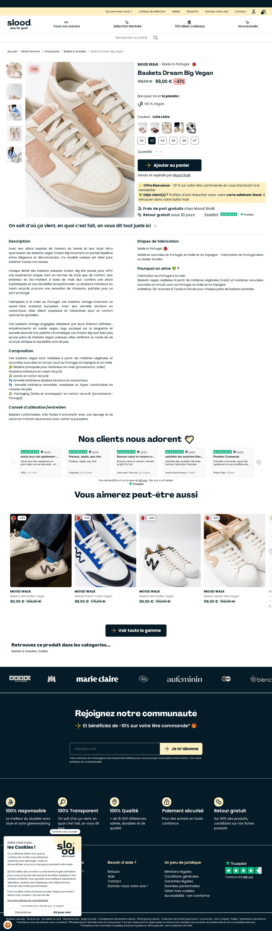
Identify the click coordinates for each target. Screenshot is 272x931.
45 (173, 140)
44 (162, 140)
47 (195, 140)
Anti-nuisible (221, 918)
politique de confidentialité (86, 761)
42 (141, 140)
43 (152, 140)
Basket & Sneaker (24, 651)
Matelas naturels (15, 918)
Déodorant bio (71, 918)
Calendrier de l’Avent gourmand (179, 918)
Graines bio (33, 918)
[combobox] (158, 151)
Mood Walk (148, 64)
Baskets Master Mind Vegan (221, 596)
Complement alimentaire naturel (116, 918)
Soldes (43, 651)
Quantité (145, 152)
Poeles (234, 918)
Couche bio (206, 918)
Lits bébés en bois (51, 918)
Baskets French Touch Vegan (93, 596)
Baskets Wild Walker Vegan (27, 596)
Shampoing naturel (148, 918)
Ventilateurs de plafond (252, 918)
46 (184, 140)
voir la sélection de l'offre (178, 925)
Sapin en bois (88, 918)
